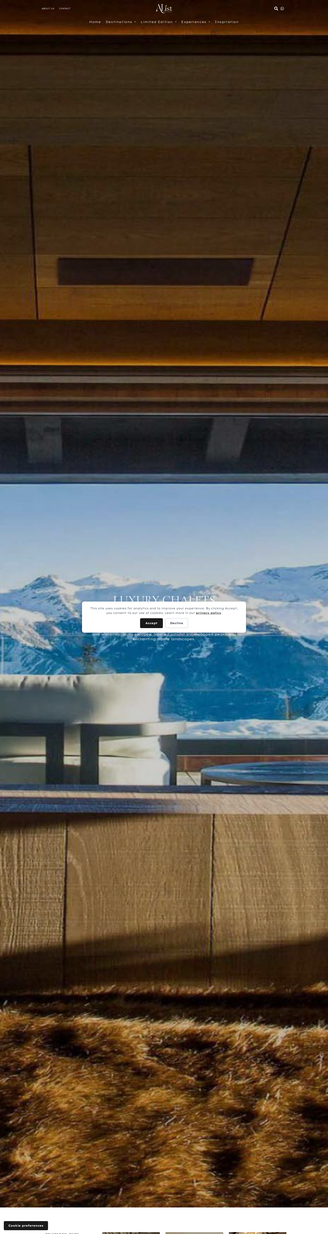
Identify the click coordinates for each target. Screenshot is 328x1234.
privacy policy (208, 613)
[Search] (276, 8)
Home (95, 22)
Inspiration (227, 22)
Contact (64, 8)
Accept (151, 623)
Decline (176, 623)
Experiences (194, 22)
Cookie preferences (25, 1225)
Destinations (119, 22)
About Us (48, 8)
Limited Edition (157, 22)
